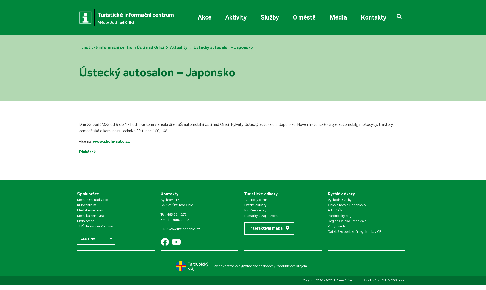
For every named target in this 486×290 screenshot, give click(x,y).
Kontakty (373, 17)
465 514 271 (177, 214)
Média (338, 17)
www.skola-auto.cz (111, 141)
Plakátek (87, 152)
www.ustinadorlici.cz (184, 229)
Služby (270, 17)
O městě (304, 17)
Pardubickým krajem (291, 266)
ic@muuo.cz (180, 220)
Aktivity (236, 17)
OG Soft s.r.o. (399, 280)
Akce (204, 17)
